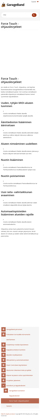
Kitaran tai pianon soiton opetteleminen (19, 375)
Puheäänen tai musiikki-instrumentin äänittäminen (18, 337)
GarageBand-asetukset (17, 391)
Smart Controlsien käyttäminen (16, 365)
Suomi (33, 2)
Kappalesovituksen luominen (15, 350)
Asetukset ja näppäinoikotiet (15, 385)
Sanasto (9, 406)
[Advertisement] (20, 53)
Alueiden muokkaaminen (14, 355)
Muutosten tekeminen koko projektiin (18, 370)
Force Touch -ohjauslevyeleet (19, 401)
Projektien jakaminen (13, 380)
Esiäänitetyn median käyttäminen (17, 345)
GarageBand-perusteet (14, 329)
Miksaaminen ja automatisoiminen (17, 360)
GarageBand (15, 5)
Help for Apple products (8, 414)
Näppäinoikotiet (14, 396)
